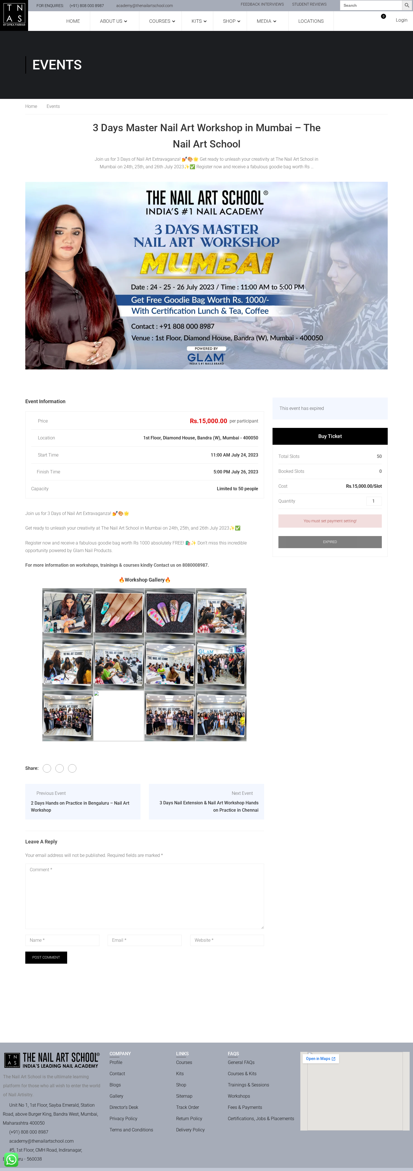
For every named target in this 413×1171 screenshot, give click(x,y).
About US (111, 21)
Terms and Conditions (131, 1130)
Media (264, 21)
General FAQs (241, 1062)
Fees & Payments (245, 1107)
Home (73, 21)
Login (401, 20)
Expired (330, 542)
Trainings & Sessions (248, 1085)
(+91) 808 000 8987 (87, 5)
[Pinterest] (72, 768)
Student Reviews (309, 4)
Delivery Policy (190, 1130)
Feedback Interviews (262, 4)
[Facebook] (47, 768)
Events (53, 106)
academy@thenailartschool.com (144, 5)
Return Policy (189, 1118)
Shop (229, 21)
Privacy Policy (123, 1118)
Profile (116, 1062)
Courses (159, 21)
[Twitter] (59, 768)
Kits (197, 21)
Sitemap (184, 1096)
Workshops (239, 1096)
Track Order (187, 1107)
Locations (311, 21)
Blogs (115, 1085)
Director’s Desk (124, 1107)
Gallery (116, 1096)
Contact (117, 1073)
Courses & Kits (242, 1073)
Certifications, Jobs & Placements (261, 1118)
